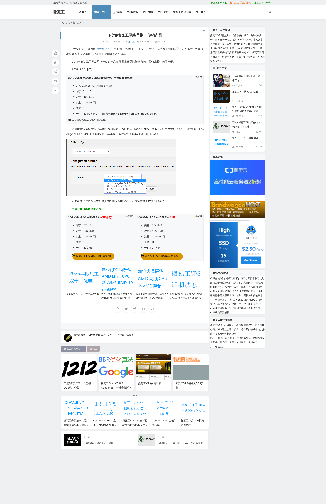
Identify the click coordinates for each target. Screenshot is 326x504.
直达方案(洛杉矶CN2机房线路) (93, 255)
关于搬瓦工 (202, 12)
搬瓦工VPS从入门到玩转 (245, 91)
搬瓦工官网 (258, 52)
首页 (67, 22)
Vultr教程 (132, 12)
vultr (219, 60)
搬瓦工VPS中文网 (91, 335)
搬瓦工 (213, 35)
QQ (248, 52)
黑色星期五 (103, 48)
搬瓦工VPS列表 (262, 2)
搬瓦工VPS (100, 12)
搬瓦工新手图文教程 (240, 2)
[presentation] (186, 404)
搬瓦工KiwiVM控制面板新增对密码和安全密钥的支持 (134, 425)
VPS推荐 (148, 12)
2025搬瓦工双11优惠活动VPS (83, 293)
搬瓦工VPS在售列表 (149, 383)
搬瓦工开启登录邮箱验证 (245, 137)
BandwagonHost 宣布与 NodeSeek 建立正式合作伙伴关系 (105, 425)
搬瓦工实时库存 (219, 2)
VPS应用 (163, 12)
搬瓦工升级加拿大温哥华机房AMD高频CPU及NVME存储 (76, 425)
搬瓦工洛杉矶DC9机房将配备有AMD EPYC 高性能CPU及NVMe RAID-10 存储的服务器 (117, 298)
